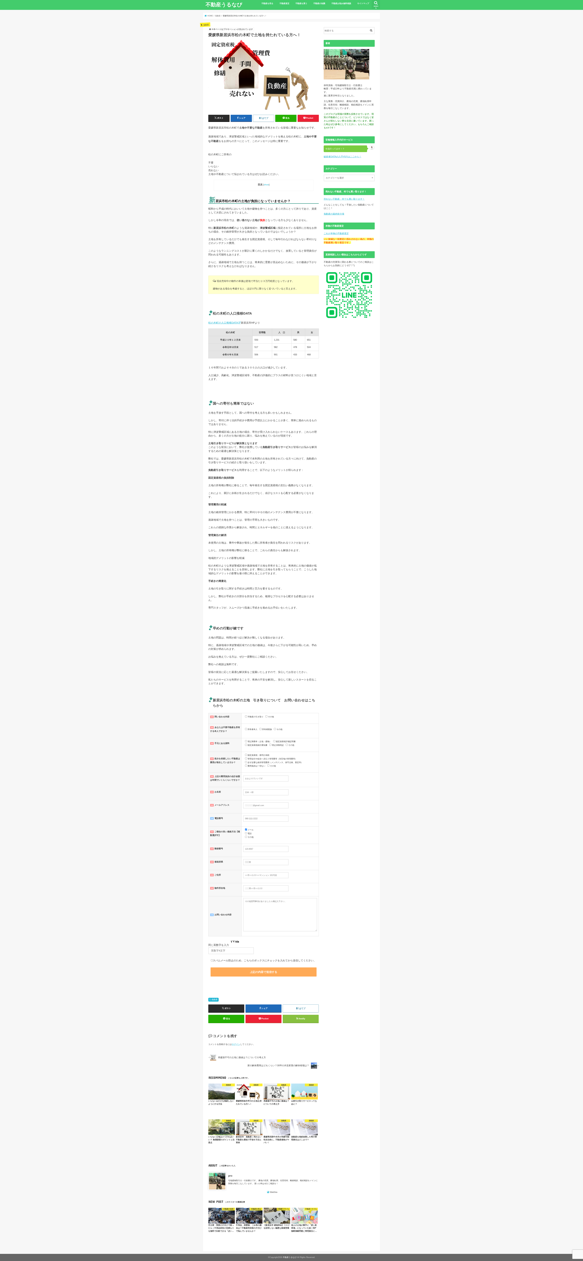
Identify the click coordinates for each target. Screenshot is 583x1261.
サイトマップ (363, 3)
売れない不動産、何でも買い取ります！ (344, 199)
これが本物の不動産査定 (336, 233)
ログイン (236, 1044)
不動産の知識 (319, 3)
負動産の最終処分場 (334, 214)
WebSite (273, 1192)
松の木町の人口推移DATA (223, 322)
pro (230, 1175)
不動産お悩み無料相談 (341, 3)
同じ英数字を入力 (219, 945)
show (266, 184)
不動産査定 (284, 3)
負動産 (215, 1000)
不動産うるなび (224, 4)
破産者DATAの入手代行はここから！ (342, 156)
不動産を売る (267, 3)
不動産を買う (301, 3)
